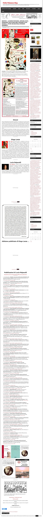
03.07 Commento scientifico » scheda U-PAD (9, 364)
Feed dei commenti (34, 133)
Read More (40, 515)
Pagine (19, 8)
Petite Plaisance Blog (10, 3)
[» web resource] (19, 283)
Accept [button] (37, 515)
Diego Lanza (11, 511)
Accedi (32, 131)
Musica (39, 8)
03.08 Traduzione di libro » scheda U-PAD (9, 431)
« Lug (31, 148)
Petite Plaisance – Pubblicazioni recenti (15, 497)
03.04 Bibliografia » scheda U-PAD (8, 295)
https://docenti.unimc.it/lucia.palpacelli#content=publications (15, 274)
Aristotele (7, 511)
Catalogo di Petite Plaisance (6, 8)
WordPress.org (33, 134)
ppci (8, 27)
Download (18, 201)
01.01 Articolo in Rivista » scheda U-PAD (9, 280)
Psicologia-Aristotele (14, 201)
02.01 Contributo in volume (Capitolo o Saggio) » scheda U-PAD (12, 307)
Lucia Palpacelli (15, 511)
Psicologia (7, 513)
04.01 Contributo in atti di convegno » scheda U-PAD (11, 311)
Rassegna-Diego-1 (14, 269)
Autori (3, 11)
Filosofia (3, 513)
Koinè (23, 8)
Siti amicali (34, 8)
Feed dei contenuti (34, 132)
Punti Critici (28, 8)
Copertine (14, 8)
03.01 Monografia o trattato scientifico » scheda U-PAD (11, 292)
